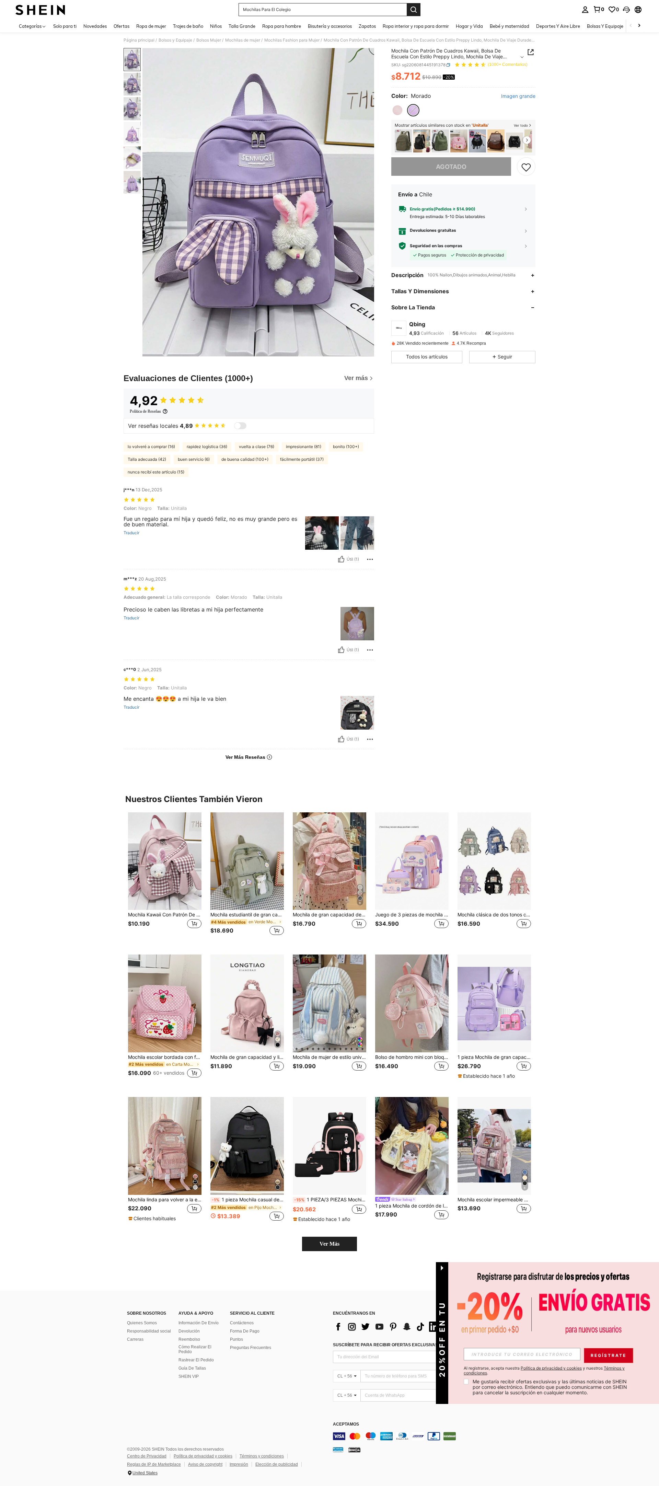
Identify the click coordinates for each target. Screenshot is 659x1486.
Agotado (451, 166)
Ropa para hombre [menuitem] (281, 26)
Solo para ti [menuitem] (65, 26)
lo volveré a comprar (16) (151, 446)
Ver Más (329, 1244)
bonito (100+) (346, 446)
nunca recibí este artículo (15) (156, 472)
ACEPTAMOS (346, 1424)
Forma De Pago (244, 1331)
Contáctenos (242, 1323)
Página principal (139, 40)
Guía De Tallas (192, 1368)
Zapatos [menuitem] (367, 26)
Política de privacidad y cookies (203, 1456)
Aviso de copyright (205, 1464)
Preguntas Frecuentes (250, 1347)
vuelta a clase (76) (256, 446)
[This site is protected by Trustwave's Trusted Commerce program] (338, 1449)
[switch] (240, 425)
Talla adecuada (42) (147, 459)
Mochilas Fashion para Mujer (292, 40)
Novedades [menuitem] (95, 26)
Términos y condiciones (262, 1456)
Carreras (135, 1339)
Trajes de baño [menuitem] (188, 26)
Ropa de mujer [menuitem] (151, 26)
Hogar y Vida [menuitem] (469, 26)
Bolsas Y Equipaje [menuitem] (605, 26)
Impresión (239, 1464)
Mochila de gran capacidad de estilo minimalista (329, 914)
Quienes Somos (142, 1323)
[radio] (397, 110)
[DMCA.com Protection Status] (354, 1449)
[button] (626, 9)
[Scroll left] (630, 26)
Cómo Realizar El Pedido (194, 1349)
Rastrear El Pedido (196, 1360)
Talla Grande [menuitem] (242, 26)
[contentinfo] (436, 1436)
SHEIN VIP (188, 1376)
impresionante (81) (303, 446)
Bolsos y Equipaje (175, 40)
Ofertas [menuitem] (121, 26)
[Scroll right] (639, 26)
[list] (388, 1327)
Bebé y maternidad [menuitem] (509, 26)
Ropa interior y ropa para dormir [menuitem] (416, 26)
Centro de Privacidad (146, 1456)
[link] (598, 9)
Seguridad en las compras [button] (436, 245)
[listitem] (403, 140)
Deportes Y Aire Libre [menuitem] (558, 26)
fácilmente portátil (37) (302, 459)
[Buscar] (413, 9)
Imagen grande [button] (518, 96)
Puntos (236, 1339)
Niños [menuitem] (216, 26)
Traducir (131, 532)
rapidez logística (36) (207, 446)
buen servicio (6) (194, 459)
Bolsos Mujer (208, 40)
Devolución (189, 1331)
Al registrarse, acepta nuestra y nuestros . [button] (544, 1370)
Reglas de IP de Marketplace (154, 1464)
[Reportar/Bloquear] (370, 559)
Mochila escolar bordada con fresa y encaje (164, 1057)
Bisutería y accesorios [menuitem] (330, 26)
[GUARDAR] (526, 167)
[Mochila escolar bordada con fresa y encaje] (458, 140)
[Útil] (341, 559)
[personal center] (585, 9)
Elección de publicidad (276, 1464)
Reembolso (189, 1339)
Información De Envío (198, 1323)
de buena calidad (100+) (244, 459)
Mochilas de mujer (242, 40)
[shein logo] (40, 9)
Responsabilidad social (149, 1331)
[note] (487, 1076)
